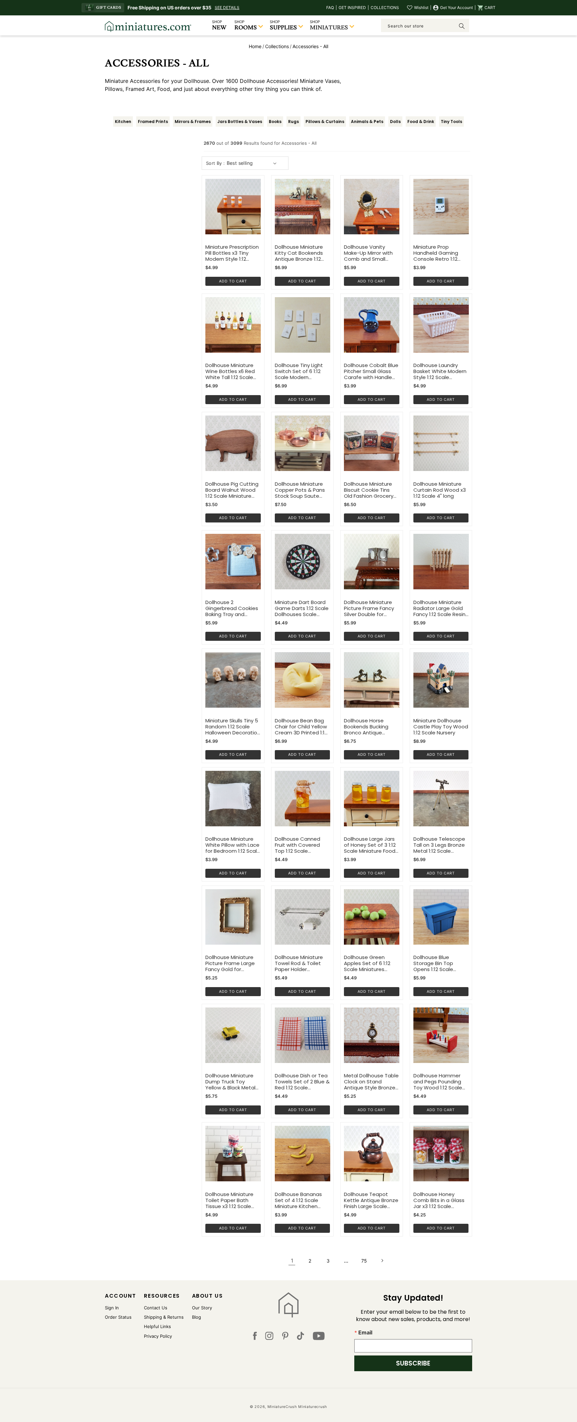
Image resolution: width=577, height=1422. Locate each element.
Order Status (118, 1317)
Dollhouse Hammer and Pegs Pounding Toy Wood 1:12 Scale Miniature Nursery (437, 1082)
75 (364, 1261)
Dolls (395, 121)
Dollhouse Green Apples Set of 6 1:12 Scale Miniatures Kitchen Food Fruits (367, 963)
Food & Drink (420, 121)
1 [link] (292, 1260)
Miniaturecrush (312, 1406)
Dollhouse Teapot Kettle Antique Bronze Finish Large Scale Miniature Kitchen (371, 1200)
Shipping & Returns (164, 1317)
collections (277, 46)
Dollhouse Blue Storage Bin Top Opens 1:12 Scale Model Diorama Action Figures (440, 963)
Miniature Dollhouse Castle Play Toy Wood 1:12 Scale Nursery (440, 727)
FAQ (330, 7)
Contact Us (155, 1307)
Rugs (293, 121)
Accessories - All (310, 46)
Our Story (202, 1307)
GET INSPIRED (352, 7)
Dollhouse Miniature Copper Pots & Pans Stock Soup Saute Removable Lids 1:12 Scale (300, 490)
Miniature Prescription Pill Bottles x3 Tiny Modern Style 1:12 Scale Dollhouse (232, 253)
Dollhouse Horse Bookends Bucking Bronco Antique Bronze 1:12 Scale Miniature (366, 727)
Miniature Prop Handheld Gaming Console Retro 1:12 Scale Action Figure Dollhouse (436, 253)
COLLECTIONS (385, 7)
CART (490, 7)
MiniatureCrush (282, 1406)
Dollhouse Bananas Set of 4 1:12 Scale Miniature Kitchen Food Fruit (298, 1200)
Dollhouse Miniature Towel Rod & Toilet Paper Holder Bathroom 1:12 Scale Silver (299, 963)
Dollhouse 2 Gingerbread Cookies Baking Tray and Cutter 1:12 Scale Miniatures (231, 608)
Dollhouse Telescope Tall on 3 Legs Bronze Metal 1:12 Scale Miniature (439, 845)
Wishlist (421, 7)
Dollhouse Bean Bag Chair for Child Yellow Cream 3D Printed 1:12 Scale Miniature (301, 727)
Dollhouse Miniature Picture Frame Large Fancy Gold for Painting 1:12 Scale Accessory (230, 963)
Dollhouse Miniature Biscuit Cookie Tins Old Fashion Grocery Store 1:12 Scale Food (369, 490)
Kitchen (123, 121)
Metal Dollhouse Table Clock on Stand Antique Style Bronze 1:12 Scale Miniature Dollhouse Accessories (371, 1082)
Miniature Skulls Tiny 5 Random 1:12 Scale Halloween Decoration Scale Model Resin (232, 727)
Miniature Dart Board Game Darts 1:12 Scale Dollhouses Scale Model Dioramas (302, 608)
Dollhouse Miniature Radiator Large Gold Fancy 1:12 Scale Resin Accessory (439, 608)
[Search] (461, 26)
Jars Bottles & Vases (239, 121)
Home (255, 46)
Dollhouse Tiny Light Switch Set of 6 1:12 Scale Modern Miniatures (299, 371)
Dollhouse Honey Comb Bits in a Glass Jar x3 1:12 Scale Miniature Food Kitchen (438, 1200)
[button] (486, 7)
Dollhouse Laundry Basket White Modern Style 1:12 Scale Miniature (439, 371)
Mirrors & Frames (193, 121)
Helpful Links (157, 1326)
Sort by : (215, 163)
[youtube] (319, 1337)
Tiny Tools (451, 121)
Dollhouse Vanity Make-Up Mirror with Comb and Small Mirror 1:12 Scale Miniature (368, 253)
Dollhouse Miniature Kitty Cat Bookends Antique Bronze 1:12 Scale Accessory (299, 253)
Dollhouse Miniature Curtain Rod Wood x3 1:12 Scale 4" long (439, 490)
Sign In (112, 1307)
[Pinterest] (285, 1337)
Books (275, 121)
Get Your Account (456, 7)
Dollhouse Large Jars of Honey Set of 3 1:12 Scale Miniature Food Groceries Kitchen (370, 845)
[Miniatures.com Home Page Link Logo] (289, 1305)
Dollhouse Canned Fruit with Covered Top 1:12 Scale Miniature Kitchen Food (297, 845)
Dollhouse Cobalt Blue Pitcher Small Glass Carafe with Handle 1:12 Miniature (371, 371)
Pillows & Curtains (325, 121)
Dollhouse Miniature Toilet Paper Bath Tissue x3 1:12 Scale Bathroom (229, 1200)
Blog (196, 1317)
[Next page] (382, 1260)
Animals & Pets (367, 121)
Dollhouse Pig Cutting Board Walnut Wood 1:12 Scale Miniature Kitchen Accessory (231, 490)
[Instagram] (269, 1337)
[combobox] (425, 25)
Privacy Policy (158, 1336)
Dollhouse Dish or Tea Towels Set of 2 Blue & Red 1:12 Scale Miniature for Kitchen (302, 1082)
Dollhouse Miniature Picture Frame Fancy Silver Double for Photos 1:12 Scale (369, 608)
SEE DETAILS (227, 7)
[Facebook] (255, 1337)
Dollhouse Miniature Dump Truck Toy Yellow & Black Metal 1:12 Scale (230, 1082)
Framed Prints (153, 121)
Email (365, 1332)
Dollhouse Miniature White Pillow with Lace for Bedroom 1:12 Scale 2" (232, 845)
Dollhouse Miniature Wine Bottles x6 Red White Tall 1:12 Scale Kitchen (230, 371)
